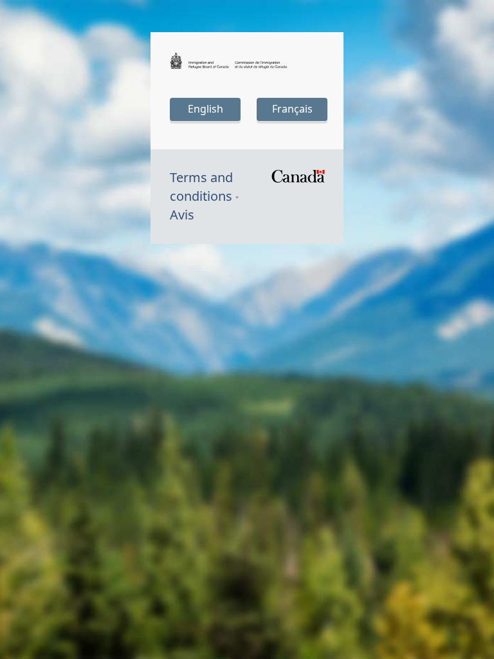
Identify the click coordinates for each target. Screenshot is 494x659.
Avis (182, 214)
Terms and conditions (201, 187)
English (205, 109)
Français (292, 109)
